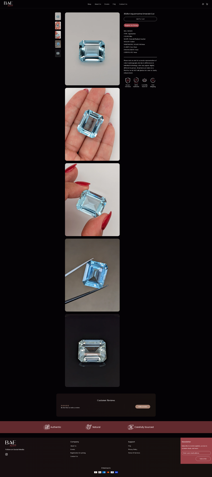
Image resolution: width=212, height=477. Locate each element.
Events (107, 4)
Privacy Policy (132, 449)
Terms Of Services (134, 453)
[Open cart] (207, 4)
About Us (98, 4)
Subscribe (203, 459)
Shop (89, 4)
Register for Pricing (131, 25)
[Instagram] (6, 454)
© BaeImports (106, 468)
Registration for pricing (78, 453)
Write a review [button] (142, 406)
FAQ (114, 4)
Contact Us (123, 4)
